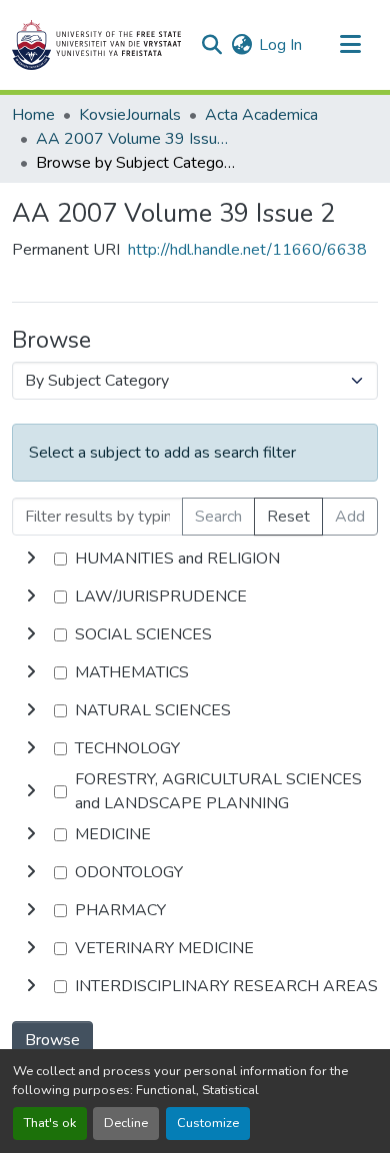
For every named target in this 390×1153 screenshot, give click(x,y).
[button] (96, 45)
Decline (126, 1123)
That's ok (50, 1123)
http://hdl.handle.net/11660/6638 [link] (247, 250)
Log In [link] (280, 45)
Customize (208, 1123)
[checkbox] (60, 559)
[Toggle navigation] (350, 45)
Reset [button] (288, 517)
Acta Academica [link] (261, 115)
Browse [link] (52, 1040)
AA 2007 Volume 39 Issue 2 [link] (136, 139)
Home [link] (33, 115)
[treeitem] (195, 596)
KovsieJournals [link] (130, 115)
